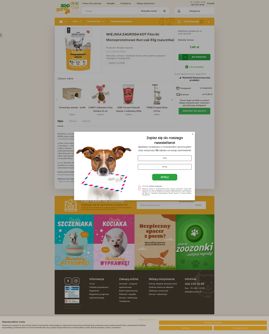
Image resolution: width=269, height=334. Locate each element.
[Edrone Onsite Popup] (134, 167)
